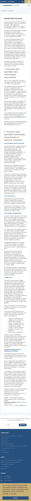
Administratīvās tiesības (7, 444)
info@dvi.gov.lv (23, 405)
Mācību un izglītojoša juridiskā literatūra (12, 460)
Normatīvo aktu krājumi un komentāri (11, 462)
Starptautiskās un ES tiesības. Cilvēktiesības (12, 436)
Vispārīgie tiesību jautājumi (8, 448)
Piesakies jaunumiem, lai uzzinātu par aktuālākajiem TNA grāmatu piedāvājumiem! (15, 419)
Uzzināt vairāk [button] (12, 494)
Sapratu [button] (15, 498)
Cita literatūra (5, 452)
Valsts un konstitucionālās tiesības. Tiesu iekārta (13, 446)
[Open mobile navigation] (29, 5)
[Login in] (22, 1)
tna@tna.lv (9, 28)
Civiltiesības (4, 440)
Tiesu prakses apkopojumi (7, 464)
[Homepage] (7, 5)
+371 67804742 (6, 476)
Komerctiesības (5, 438)
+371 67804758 (6, 478)
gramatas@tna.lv (18, 116)
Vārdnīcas (3, 450)
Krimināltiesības (5, 442)
